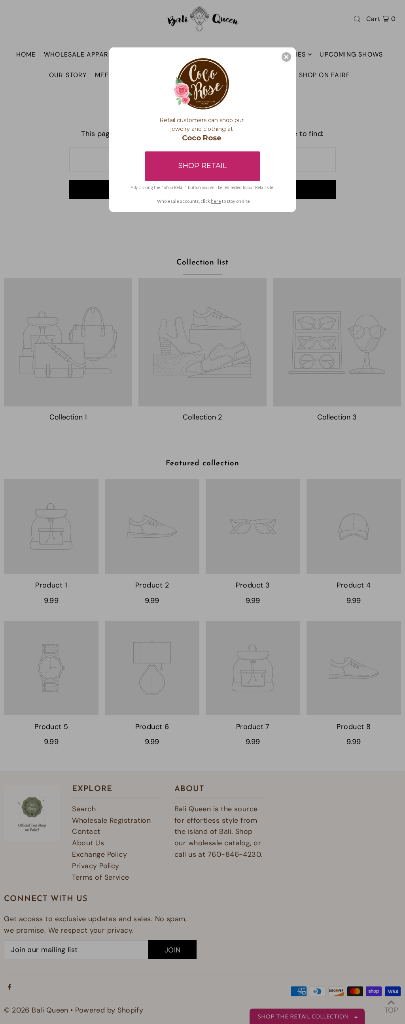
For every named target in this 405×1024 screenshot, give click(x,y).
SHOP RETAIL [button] (202, 165)
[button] (286, 57)
